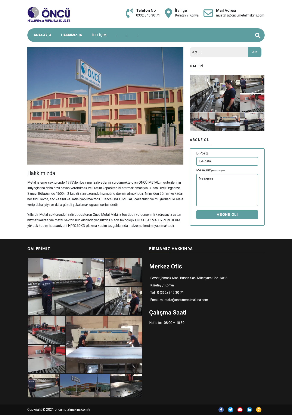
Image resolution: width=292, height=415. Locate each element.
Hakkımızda (71, 35)
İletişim (99, 35)
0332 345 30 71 (148, 15)
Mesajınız (210, 170)
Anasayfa (43, 35)
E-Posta (202, 153)
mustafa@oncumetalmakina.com (240, 15)
